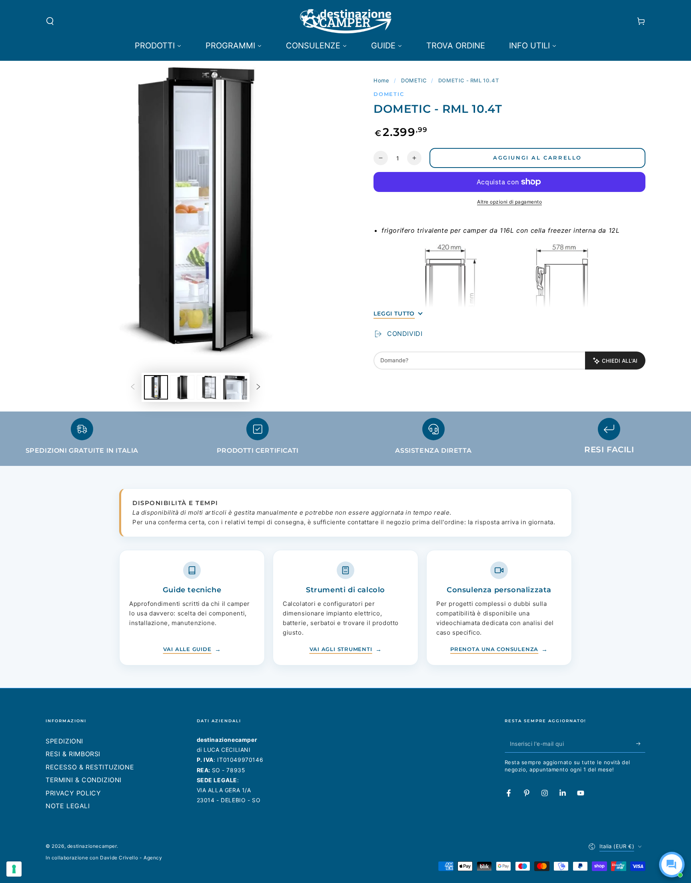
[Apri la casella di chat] (672, 864)
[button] (50, 21)
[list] (345, 439)
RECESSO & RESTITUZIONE (90, 767)
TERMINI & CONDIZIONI (84, 780)
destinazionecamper (92, 846)
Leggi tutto (394, 313)
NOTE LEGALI (68, 806)
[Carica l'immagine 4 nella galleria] (235, 387)
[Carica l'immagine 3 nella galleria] (209, 387)
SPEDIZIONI (64, 741)
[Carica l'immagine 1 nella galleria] (156, 387)
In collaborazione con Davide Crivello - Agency (104, 858)
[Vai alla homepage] (345, 21)
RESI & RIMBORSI (73, 754)
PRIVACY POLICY (73, 793)
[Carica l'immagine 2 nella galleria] (182, 387)
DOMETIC (413, 80)
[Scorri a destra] (258, 387)
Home (381, 80)
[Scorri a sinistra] (133, 387)
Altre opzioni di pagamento (509, 202)
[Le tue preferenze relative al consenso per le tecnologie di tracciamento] (14, 869)
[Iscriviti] (640, 743)
